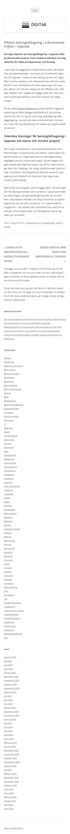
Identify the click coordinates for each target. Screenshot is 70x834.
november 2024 (11, 715)
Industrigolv (10, 470)
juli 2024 (8, 723)
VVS (6, 637)
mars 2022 (9, 793)
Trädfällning (9, 606)
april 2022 (8, 789)
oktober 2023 (10, 758)
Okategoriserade (12, 529)
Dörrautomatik (11, 416)
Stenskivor (9, 595)
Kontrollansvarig (12, 486)
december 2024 (11, 711)
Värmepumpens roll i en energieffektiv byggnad (27, 323)
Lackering (8, 490)
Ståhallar (8, 579)
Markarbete (9, 509)
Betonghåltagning (12, 389)
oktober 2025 (10, 684)
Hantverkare (10, 462)
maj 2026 (8, 668)
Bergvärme (9, 377)
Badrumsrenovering (13, 365)
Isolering (8, 482)
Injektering (9, 474)
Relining (8, 536)
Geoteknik (9, 447)
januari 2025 (10, 707)
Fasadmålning (10, 435)
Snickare (8, 567)
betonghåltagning (28, 108)
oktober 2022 (10, 785)
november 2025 (11, 680)
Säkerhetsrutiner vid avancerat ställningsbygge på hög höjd (32, 327)
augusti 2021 (10, 800)
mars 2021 (9, 808)
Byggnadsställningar (13, 404)
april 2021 (8, 804)
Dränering (9, 420)
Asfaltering (9, 362)
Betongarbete (10, 385)
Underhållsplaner (12, 618)
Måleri (7, 501)
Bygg (6, 396)
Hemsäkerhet (10, 466)
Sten (6, 591)
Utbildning (9, 622)
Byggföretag (10, 400)
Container (9, 412)
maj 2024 (8, 730)
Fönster (7, 443)
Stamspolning (10, 587)
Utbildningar (10, 626)
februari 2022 (10, 796)
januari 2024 (10, 746)
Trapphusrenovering (14, 610)
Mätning (8, 521)
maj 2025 (8, 703)
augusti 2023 (10, 765)
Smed (6, 563)
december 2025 (11, 676)
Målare (7, 497)
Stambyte (8, 583)
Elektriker (8, 428)
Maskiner (8, 517)
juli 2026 (8, 661)
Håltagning (31, 222)
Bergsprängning (11, 373)
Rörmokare (9, 548)
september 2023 (12, 762)
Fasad (7, 431)
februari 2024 (10, 742)
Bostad (7, 393)
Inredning (8, 478)
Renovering (9, 540)
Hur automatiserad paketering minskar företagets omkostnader (35, 319)
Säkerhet (8, 552)
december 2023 (11, 750)
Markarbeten (10, 513)
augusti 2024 (10, 719)
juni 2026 (8, 664)
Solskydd (8, 575)
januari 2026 (10, 672)
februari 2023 (10, 773)
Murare (7, 525)
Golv (6, 451)
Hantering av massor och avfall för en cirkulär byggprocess (32, 330)
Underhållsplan (11, 614)
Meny (35, 10)
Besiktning (9, 381)
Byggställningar (11, 408)
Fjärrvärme (9, 439)
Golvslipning (10, 455)
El (5, 424)
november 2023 (11, 754)
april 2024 (8, 734)
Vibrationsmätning (13, 633)
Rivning (7, 544)
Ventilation (9, 629)
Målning (8, 505)
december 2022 (11, 777)
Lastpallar (8, 494)
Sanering (8, 556)
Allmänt (7, 358)
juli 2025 (8, 696)
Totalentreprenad (12, 602)
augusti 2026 (10, 657)
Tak (5, 598)
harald (7, 226)
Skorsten (8, 560)
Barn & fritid (9, 369)
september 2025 (12, 688)
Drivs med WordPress (14, 828)
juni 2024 (8, 727)
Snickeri (7, 571)
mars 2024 (9, 738)
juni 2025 (8, 699)
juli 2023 (8, 769)
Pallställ (7, 532)
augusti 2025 (10, 692)
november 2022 (11, 781)
